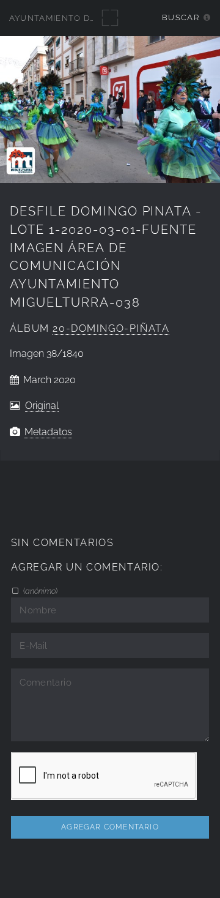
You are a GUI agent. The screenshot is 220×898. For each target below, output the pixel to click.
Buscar (180, 17)
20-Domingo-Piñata (111, 328)
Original (42, 405)
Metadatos (48, 432)
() (39, 591)
